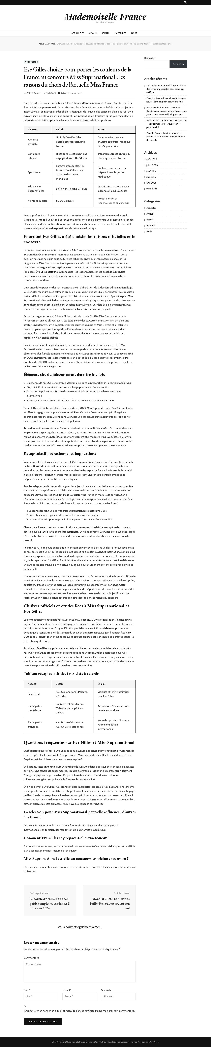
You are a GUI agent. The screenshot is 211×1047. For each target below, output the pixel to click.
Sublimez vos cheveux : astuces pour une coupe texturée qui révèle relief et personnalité (166, 124)
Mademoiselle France (106, 16)
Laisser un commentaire (72, 93)
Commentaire (31, 957)
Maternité (120, 33)
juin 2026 (151, 171)
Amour (93, 33)
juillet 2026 (152, 165)
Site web (106, 990)
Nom (27, 990)
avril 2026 (151, 182)
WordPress (153, 1042)
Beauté (106, 33)
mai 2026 (151, 177)
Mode (134, 33)
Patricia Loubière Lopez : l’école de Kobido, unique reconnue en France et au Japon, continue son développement (166, 111)
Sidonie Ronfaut (34, 93)
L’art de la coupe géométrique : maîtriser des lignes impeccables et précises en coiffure (166, 89)
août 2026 (151, 159)
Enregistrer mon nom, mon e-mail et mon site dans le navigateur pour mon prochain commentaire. (79, 1010)
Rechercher (149, 58)
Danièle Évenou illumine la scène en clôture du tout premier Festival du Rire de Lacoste (165, 136)
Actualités (77, 33)
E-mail (66, 990)
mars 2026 (151, 188)
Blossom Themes (129, 1042)
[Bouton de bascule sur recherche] (185, 2)
